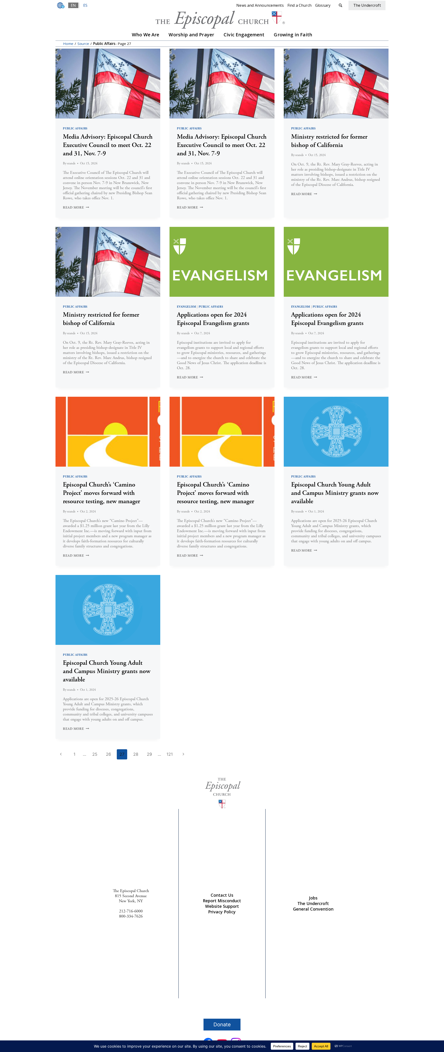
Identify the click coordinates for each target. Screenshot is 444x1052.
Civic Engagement (244, 34)
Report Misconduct (222, 900)
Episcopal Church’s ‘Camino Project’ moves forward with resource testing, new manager (101, 493)
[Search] (340, 5)
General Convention (313, 909)
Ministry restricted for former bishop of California (329, 141)
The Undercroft (313, 903)
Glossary (322, 5)
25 (94, 754)
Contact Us (222, 895)
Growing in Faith (293, 34)
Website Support (222, 906)
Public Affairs (75, 128)
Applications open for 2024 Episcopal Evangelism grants (213, 319)
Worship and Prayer (191, 34)
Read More (76, 208)
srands (71, 163)
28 (135, 754)
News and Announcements (260, 5)
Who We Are (145, 34)
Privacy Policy (222, 912)
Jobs (313, 898)
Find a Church (299, 5)
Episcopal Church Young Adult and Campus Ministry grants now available (335, 493)
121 (169, 754)
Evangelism (186, 307)
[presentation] (108, 84)
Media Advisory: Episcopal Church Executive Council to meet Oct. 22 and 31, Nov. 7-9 (108, 145)
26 (108, 754)
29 (149, 754)
